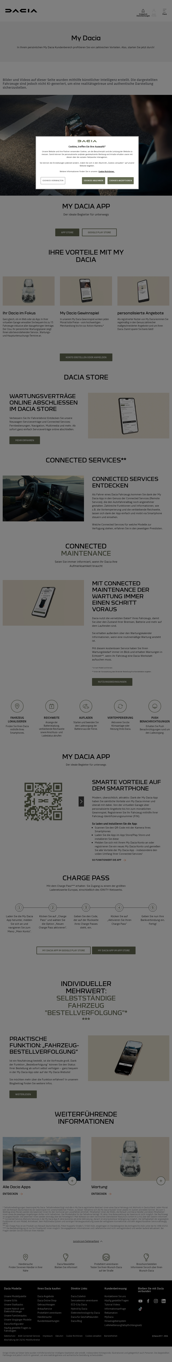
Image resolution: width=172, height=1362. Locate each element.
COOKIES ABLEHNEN (93, 180)
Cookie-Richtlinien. (106, 171)
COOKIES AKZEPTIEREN (120, 180)
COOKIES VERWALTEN (52, 180)
